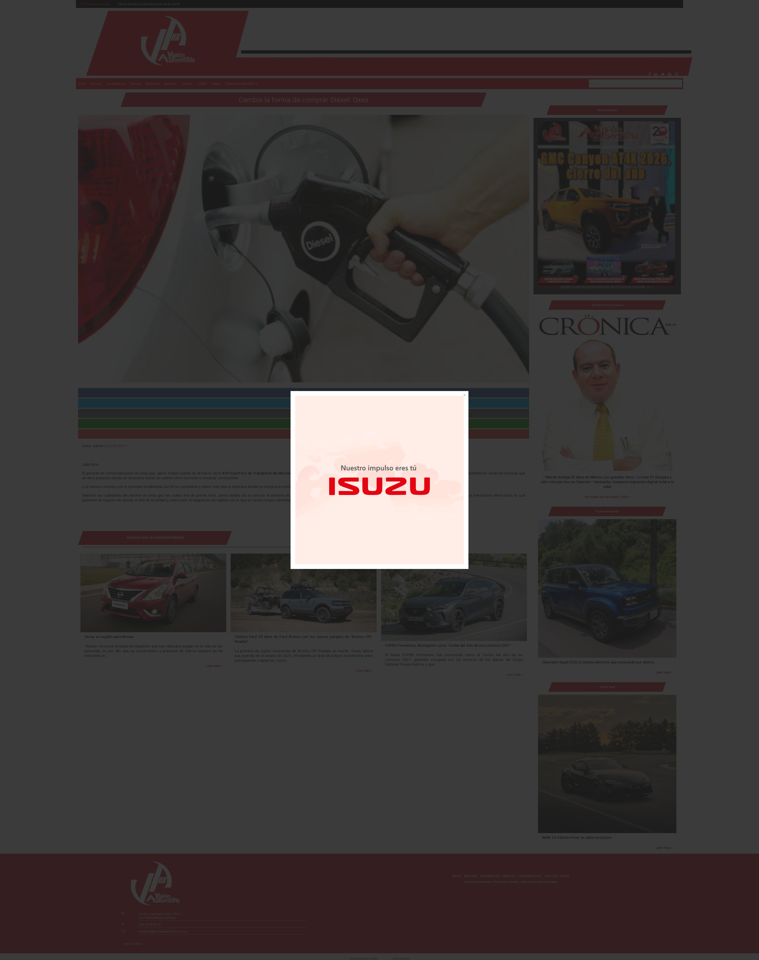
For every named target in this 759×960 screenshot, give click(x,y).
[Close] (464, 395)
